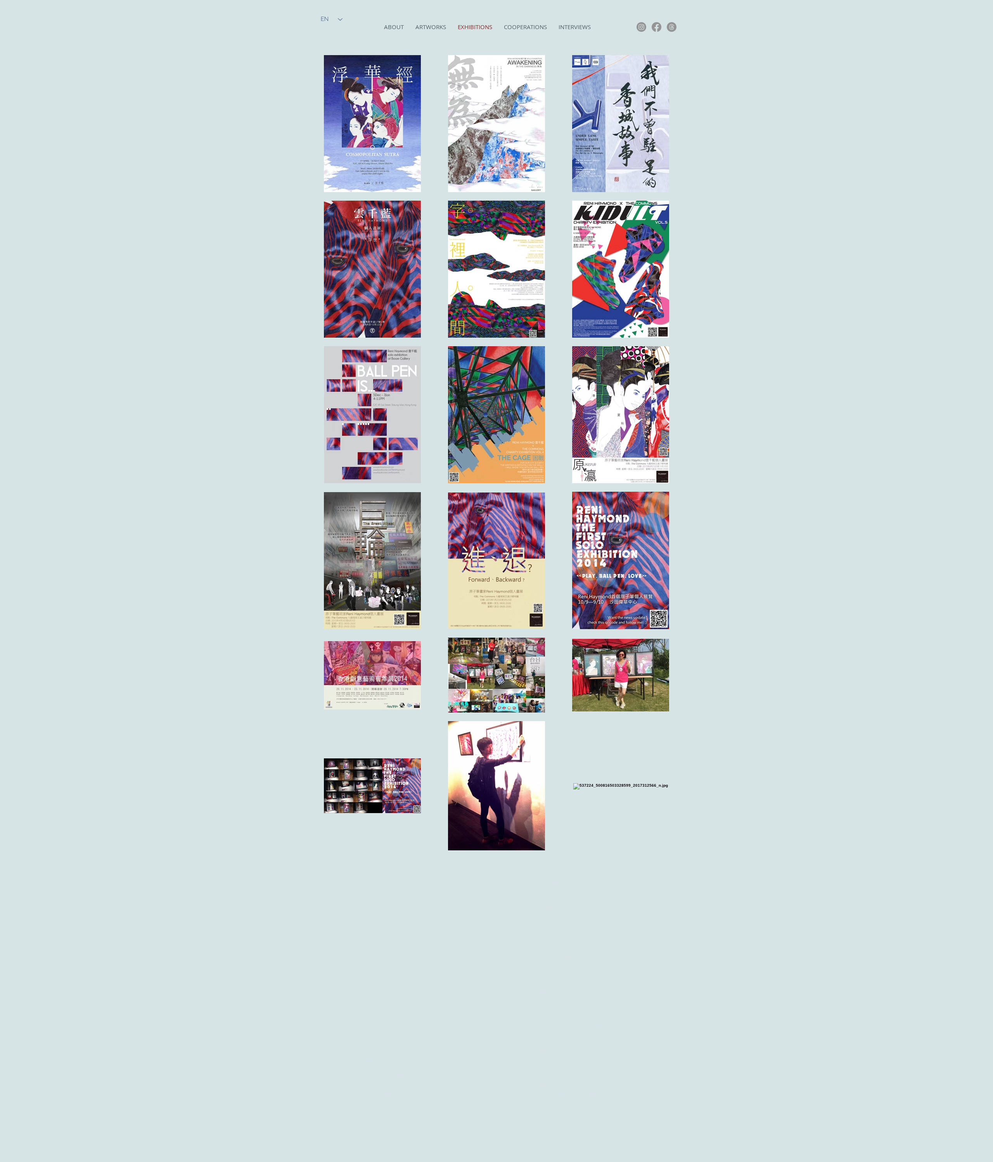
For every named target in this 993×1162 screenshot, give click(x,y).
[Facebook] (656, 27)
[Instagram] (641, 27)
